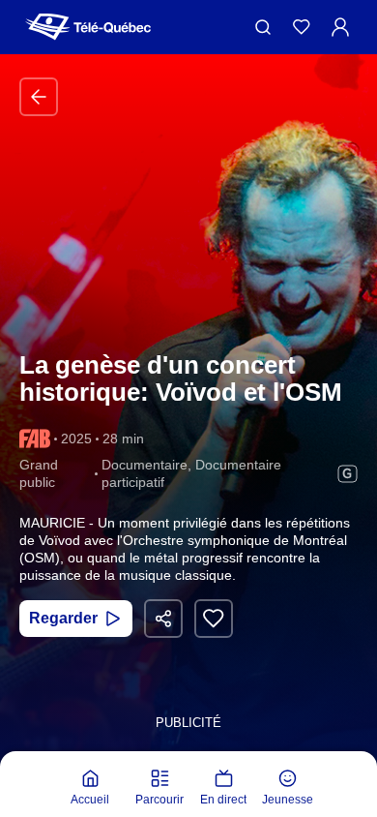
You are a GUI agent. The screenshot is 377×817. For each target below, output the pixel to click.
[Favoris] (301, 27)
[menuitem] (90, 788)
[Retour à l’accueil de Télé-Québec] (88, 27)
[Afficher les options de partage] (163, 618)
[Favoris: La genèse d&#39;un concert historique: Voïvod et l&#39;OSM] (213, 618)
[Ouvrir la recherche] (263, 27)
